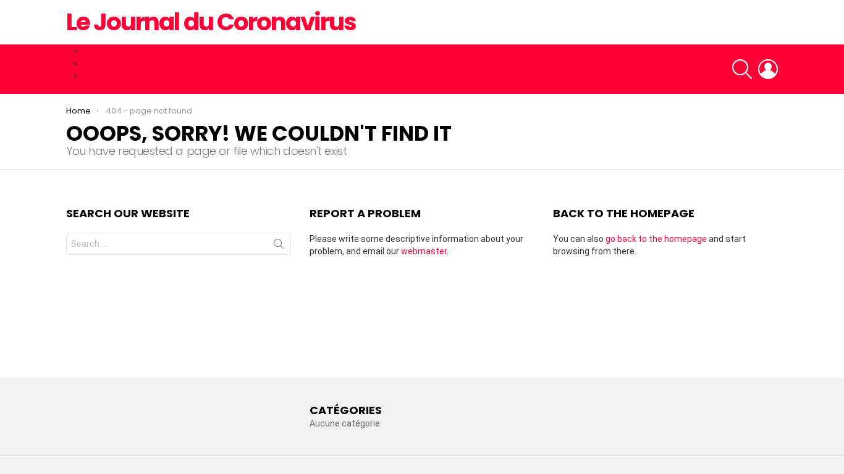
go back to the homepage (656, 239)
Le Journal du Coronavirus (211, 22)
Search (278, 246)
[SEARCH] (742, 69)
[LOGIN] (768, 69)
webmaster (424, 251)
